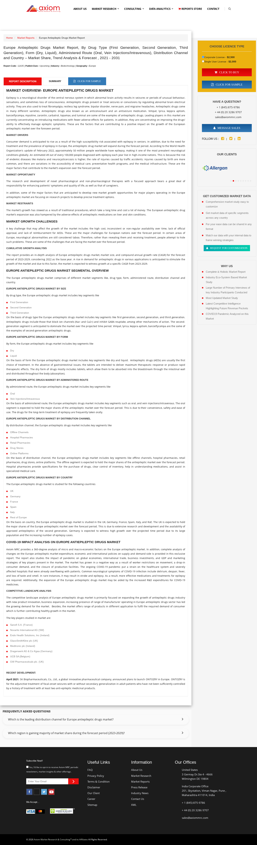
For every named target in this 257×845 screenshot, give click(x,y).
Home (9, 37)
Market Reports (25, 37)
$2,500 (231, 57)
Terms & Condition (98, 781)
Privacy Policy (95, 775)
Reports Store (191, 8)
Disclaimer (93, 787)
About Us (80, 8)
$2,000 (232, 61)
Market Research (104, 8)
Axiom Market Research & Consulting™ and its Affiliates (61, 839)
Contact (213, 8)
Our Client (93, 793)
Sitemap (92, 805)
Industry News (139, 793)
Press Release (139, 787)
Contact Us (137, 799)
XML (134, 805)
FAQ (90, 770)
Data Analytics (159, 8)
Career (91, 799)
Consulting (132, 8)
